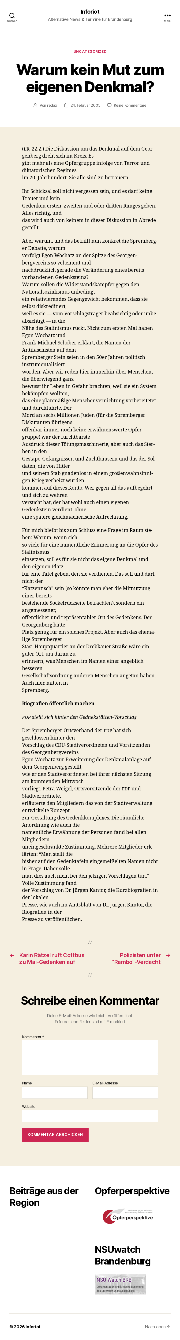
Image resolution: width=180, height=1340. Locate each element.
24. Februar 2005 (86, 105)
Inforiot (90, 12)
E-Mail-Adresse (105, 1083)
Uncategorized (90, 51)
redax (52, 105)
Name (27, 1083)
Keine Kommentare (130, 105)
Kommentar (33, 1037)
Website (28, 1106)
